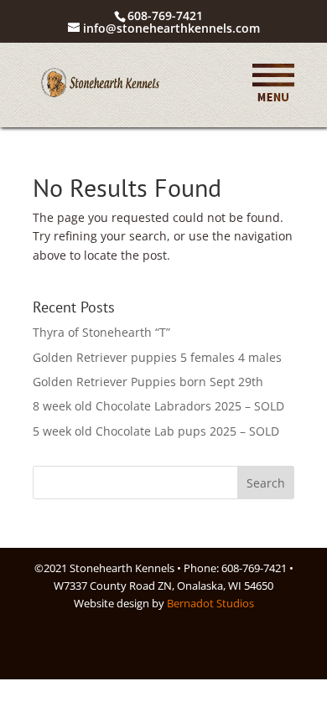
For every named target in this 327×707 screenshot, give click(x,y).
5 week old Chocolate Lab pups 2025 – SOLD (156, 431)
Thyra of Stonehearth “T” (101, 332)
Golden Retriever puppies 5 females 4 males (157, 357)
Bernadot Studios (210, 603)
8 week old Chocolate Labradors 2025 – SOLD (158, 406)
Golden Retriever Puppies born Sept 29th (148, 382)
